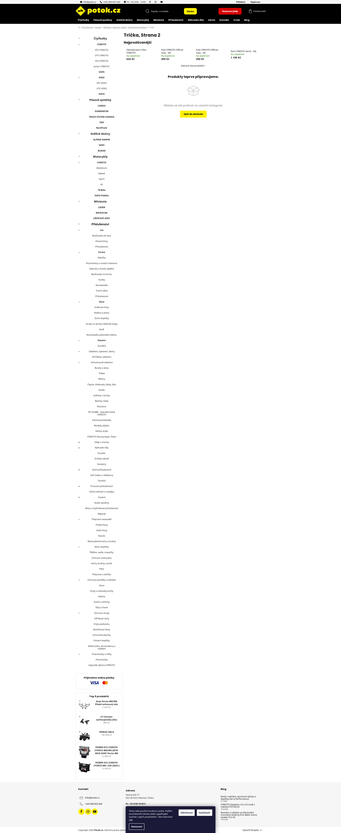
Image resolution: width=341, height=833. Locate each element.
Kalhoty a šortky (102, 395)
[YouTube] (162, 2)
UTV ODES (101, 88)
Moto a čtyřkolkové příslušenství (101, 508)
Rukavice (101, 406)
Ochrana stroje (101, 613)
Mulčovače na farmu (101, 274)
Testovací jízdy (230, 11)
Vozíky (101, 279)
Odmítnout (187, 812)
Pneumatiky (102, 659)
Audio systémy (101, 502)
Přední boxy (102, 524)
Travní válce (102, 290)
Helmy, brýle (101, 431)
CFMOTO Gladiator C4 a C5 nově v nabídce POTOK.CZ (238, 805)
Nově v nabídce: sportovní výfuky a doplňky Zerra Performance (238, 797)
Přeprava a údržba (101, 574)
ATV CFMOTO (101, 49)
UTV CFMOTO (102, 55)
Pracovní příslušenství (102, 486)
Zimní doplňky (101, 318)
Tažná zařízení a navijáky (101, 491)
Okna (101, 585)
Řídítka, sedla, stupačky (101, 552)
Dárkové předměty (101, 420)
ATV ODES (102, 82)
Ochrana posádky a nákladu (101, 579)
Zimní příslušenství (101, 469)
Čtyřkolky (100, 38)
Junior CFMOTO (101, 66)
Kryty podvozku (102, 624)
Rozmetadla (102, 285)
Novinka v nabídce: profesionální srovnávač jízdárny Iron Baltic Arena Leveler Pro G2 (239, 815)
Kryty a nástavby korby (101, 590)
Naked (101, 173)
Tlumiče (102, 480)
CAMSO (102, 105)
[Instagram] (156, 2)
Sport (102, 178)
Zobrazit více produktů (192, 65)
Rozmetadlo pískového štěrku (102, 334)
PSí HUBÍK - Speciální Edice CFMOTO (101, 413)
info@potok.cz (89, 2)
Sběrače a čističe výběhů (101, 268)
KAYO (102, 93)
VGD (101, 122)
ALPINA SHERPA (101, 139)
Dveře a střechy (102, 601)
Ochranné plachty (102, 634)
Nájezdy (102, 513)
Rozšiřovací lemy (101, 629)
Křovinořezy (102, 241)
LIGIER (101, 207)
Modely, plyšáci (101, 425)
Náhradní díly (101, 447)
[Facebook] (150, 2)
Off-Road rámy (101, 618)
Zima (101, 301)
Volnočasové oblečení (102, 362)
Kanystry (101, 464)
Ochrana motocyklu (102, 557)
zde (131, 819)
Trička (102, 373)
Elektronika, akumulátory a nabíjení (101, 647)
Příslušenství (100, 224)
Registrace (255, 2)
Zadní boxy (101, 530)
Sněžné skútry (100, 134)
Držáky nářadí (102, 458)
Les (101, 230)
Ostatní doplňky (102, 640)
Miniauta (100, 201)
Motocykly (100, 156)
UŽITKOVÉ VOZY (101, 218)
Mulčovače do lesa (101, 235)
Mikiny (101, 378)
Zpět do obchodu (193, 114)
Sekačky (102, 257)
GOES (102, 71)
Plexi (101, 568)
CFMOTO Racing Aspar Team (101, 436)
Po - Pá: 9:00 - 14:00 (136, 2)
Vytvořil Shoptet (251, 830)
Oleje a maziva (101, 442)
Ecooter (102, 453)
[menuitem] (83, 20)
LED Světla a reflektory (101, 475)
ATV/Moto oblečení (101, 356)
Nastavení (136, 826)
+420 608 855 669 (111, 2)
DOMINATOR (102, 111)
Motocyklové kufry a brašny (102, 541)
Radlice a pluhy (101, 312)
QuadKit (102, 345)
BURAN (102, 150)
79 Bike (101, 190)
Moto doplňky (102, 546)
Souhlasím (204, 812)
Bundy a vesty (102, 367)
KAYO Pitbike (102, 195)
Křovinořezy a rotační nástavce (101, 263)
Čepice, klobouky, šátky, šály (101, 384)
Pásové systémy (100, 100)
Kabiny (101, 596)
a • (261, 830)
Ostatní (102, 340)
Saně (101, 329)
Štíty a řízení (102, 607)
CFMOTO (101, 44)
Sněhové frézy (101, 307)
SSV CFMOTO (101, 60)
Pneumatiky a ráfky (101, 654)
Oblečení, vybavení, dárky (102, 351)
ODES (102, 77)
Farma (101, 252)
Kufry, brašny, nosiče (101, 563)
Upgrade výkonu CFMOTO (101, 665)
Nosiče (101, 535)
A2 (101, 184)
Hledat (190, 11)
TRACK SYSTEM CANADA (101, 116)
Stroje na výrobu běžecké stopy (102, 323)
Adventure (101, 167)
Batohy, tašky (101, 400)
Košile (102, 389)
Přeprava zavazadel (101, 519)
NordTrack (101, 127)
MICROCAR (101, 212)
